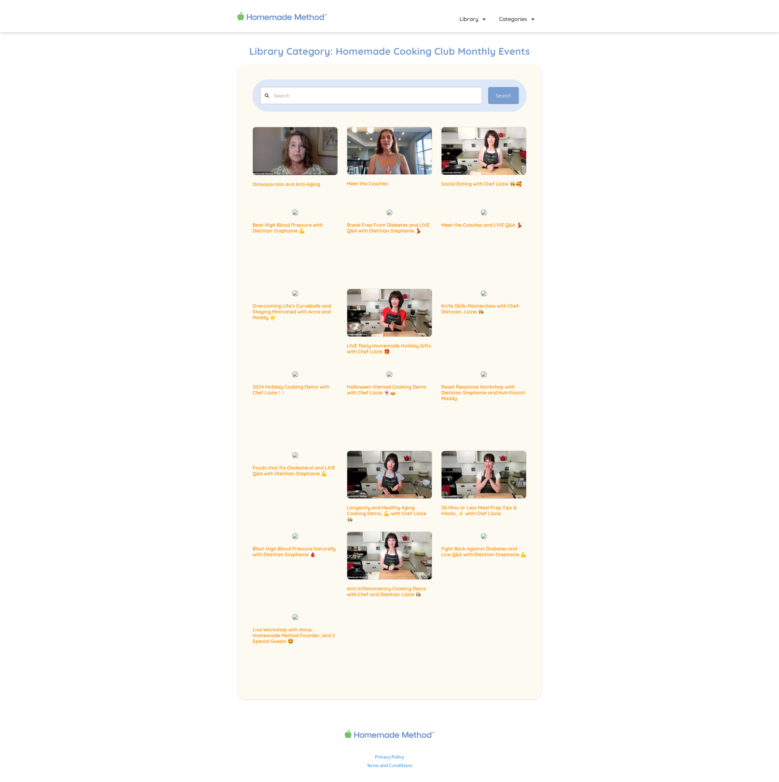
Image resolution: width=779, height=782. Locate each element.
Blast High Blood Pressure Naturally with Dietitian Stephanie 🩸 (294, 551)
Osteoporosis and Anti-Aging (286, 184)
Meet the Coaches (367, 183)
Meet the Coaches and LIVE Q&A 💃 (481, 225)
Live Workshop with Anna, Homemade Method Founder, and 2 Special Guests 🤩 (294, 635)
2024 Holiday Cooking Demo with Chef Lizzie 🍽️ (291, 390)
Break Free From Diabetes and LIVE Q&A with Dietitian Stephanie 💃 (388, 228)
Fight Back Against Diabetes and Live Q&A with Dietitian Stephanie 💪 (483, 551)
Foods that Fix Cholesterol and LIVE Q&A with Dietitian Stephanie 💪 (294, 471)
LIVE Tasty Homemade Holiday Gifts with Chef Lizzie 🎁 (389, 348)
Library (468, 19)
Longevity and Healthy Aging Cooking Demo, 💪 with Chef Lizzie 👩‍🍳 (386, 513)
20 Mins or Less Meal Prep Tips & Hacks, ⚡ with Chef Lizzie (479, 510)
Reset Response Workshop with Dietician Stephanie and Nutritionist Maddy (483, 392)
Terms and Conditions (389, 765)
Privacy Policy (389, 756)
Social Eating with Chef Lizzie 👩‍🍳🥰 (481, 184)
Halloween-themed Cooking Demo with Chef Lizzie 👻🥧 (386, 390)
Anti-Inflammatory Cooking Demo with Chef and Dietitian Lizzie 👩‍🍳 (386, 591)
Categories (513, 19)
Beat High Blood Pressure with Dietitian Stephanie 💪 (288, 228)
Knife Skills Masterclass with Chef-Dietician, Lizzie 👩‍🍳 (480, 309)
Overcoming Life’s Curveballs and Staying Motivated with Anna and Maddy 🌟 (292, 311)
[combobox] (371, 95)
